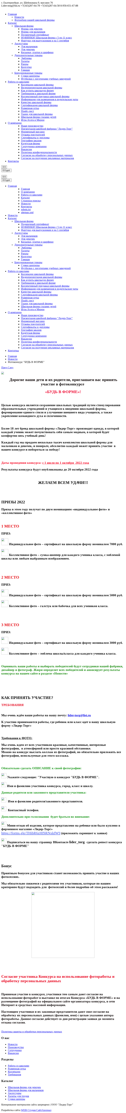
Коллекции (14, 1071)
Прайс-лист (27, 111)
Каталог (12, 23)
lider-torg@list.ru (79, 715)
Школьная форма (23, 25)
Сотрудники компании (34, 146)
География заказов (31, 140)
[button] (4, 367)
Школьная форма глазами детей (38, 117)
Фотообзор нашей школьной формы (34, 20)
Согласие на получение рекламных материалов (47, 158)
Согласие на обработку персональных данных (47, 155)
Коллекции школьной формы (37, 84)
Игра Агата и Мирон (32, 120)
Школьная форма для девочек (24, 1087)
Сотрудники (15, 1050)
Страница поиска (31, 200)
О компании (15, 123)
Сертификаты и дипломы (35, 137)
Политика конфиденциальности (39, 152)
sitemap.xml (27, 212)
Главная (12, 14)
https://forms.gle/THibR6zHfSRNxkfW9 (30, 833)
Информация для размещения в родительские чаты (49, 99)
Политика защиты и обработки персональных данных (31, 1031)
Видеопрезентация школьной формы (41, 87)
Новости (19, 17)
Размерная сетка (30, 108)
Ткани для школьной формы (37, 114)
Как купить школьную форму (37, 90)
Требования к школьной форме (38, 93)
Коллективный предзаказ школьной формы (45, 96)
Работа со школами (18, 81)
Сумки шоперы (16, 1099)
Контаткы (13, 350)
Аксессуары (21, 43)
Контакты (13, 161)
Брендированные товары (28, 73)
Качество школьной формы (36, 102)
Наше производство (32, 125)
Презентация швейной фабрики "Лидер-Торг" (47, 128)
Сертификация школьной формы (39, 105)
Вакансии (26, 149)
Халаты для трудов (18, 1096)
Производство (16, 1047)
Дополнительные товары (28, 55)
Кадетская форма (30, 143)
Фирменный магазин (33, 131)
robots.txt (26, 209)
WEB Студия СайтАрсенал (36, 1110)
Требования (14, 1074)
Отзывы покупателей (33, 134)
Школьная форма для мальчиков (26, 1090)
